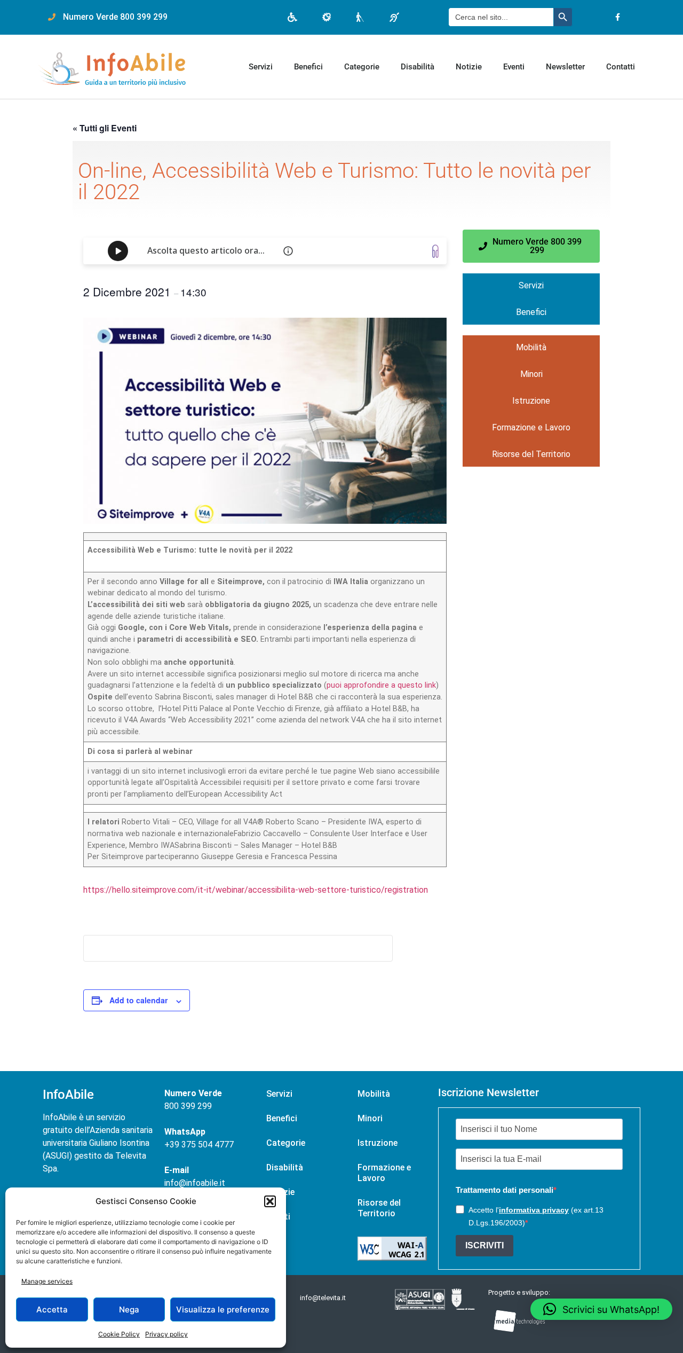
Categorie (361, 67)
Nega (129, 1309)
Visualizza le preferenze (222, 1309)
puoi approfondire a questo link (381, 685)
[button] (270, 1201)
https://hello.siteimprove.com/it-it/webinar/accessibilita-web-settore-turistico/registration (255, 890)
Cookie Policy (119, 1334)
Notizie (469, 67)
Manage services (47, 1281)
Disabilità (417, 67)
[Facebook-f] (618, 17)
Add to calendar (138, 1000)
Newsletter (565, 67)
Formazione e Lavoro (531, 427)
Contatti (620, 67)
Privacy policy (166, 1334)
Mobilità (531, 347)
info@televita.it (323, 1298)
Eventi (514, 67)
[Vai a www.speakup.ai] (435, 251)
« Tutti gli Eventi (105, 128)
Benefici (308, 67)
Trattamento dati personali (504, 1190)
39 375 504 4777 (202, 1144)
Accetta (52, 1309)
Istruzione (531, 401)
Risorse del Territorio (531, 454)
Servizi (261, 67)
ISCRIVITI (484, 1245)
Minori (531, 374)
